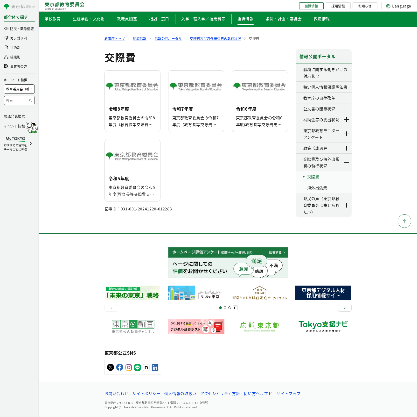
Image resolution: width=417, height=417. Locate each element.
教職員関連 (127, 19)
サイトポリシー (146, 393)
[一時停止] (235, 307)
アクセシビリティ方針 (220, 393)
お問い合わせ (116, 393)
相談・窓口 (159, 19)
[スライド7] (229, 307)
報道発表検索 (14, 116)
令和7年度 (182, 109)
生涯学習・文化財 (89, 19)
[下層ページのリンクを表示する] (347, 119)
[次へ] (345, 308)
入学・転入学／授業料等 (203, 19)
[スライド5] (225, 307)
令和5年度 (119, 178)
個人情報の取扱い (180, 393)
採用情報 (338, 5)
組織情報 (311, 5)
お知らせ (365, 5)
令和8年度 (119, 109)
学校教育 (53, 19)
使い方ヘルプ (256, 393)
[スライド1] (220, 307)
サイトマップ (289, 393)
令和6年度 (246, 109)
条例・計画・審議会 (284, 19)
